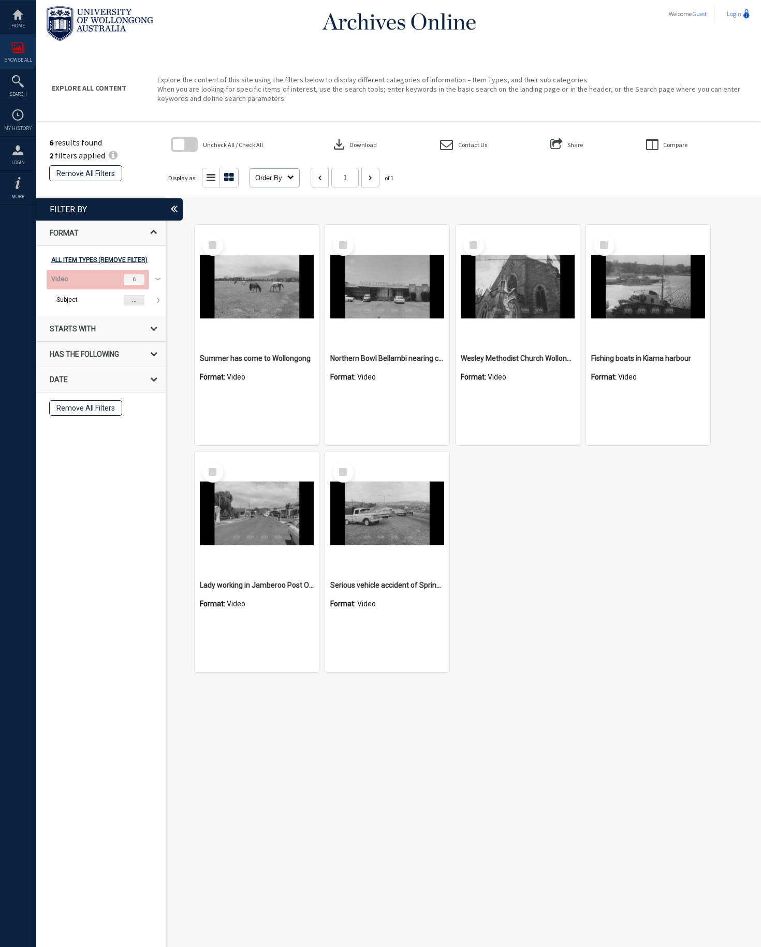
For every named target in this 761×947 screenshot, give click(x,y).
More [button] (17, 196)
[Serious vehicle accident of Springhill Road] (387, 514)
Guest (700, 14)
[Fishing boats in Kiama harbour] (648, 287)
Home (18, 25)
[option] (101, 290)
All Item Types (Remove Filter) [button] (99, 260)
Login (18, 162)
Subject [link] (67, 299)
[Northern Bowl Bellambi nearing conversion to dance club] (387, 287)
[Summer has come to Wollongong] (257, 287)
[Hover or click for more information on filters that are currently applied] (113, 155)
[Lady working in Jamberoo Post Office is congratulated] (257, 514)
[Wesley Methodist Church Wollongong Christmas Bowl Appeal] (518, 287)
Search (18, 94)
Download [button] (354, 144)
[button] (463, 144)
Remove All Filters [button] (85, 173)
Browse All (18, 59)
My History (18, 128)
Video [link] (59, 279)
